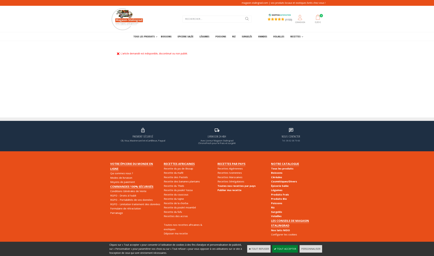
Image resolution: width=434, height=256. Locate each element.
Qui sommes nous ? (121, 173)
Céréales (276, 177)
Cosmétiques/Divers (284, 181)
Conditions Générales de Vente (128, 191)
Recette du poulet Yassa (178, 190)
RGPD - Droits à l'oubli (123, 195)
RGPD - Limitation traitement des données (135, 204)
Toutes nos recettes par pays (237, 185)
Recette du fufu (173, 212)
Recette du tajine (174, 198)
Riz (234, 36)
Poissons (220, 36)
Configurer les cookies (284, 234)
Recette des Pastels (176, 177)
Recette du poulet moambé (180, 207)
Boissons (166, 36)
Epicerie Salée (185, 36)
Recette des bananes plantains (182, 181)
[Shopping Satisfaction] (280, 15)
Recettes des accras (176, 216)
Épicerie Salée (280, 185)
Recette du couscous (176, 194)
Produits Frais (280, 194)
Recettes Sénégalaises (231, 181)
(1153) (288, 19)
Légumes (204, 36)
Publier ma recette (229, 190)
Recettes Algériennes (230, 168)
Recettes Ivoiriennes (230, 172)
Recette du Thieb (174, 185)
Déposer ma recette (176, 233)
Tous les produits (144, 36)
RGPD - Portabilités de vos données (131, 199)
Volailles (278, 36)
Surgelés (247, 36)
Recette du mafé (173, 172)
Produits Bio (279, 198)
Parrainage (116, 213)
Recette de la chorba (176, 203)
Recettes (295, 36)
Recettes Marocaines (230, 177)
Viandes (262, 36)
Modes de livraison (121, 177)
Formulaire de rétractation (125, 208)
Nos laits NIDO (280, 230)
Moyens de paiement (122, 182)
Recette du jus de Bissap (178, 168)
